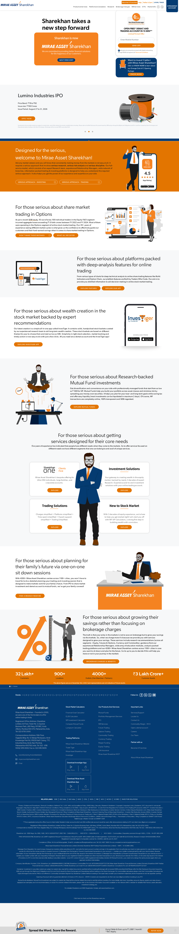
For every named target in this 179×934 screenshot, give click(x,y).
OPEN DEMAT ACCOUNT (172, 7)
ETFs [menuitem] (144, 7)
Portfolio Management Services (110, 718)
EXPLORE (54, 492)
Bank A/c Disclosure (80, 812)
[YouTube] (154, 696)
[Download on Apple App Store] (153, 189)
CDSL (85, 801)
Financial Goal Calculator (75, 714)
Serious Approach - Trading (75, 184)
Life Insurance (103, 752)
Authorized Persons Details (36, 814)
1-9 (116, 697)
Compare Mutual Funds (74, 726)
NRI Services (103, 726)
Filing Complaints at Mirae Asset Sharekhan (77, 814)
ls (25, 814)
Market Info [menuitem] (152, 7)
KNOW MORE (136, 74)
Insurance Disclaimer (39, 818)
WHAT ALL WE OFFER (66, 237)
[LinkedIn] (145, 696)
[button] (175, 930)
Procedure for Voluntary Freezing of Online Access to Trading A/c (71, 816)
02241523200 (24, 757)
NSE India (71, 801)
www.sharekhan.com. (107, 890)
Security (98, 807)
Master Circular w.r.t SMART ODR (94, 820)
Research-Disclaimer (108, 807)
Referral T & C (59, 807)
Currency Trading (104, 741)
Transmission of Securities (126, 818)
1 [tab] (86, 134)
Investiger (69, 757)
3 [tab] (93, 134)
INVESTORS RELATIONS (130, 801)
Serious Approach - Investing (32, 184)
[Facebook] (141, 696)
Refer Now (156, 931)
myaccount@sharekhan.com (29, 761)
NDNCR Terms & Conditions (49, 810)
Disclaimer (138, 807)
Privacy (21, 807)
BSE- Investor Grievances (41, 812)
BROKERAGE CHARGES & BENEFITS (101, 663)
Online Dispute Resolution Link (136, 812)
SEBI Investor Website (42, 816)
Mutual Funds (103, 714)
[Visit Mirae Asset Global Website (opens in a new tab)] (66, 49)
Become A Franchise (129, 2)
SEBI (56, 801)
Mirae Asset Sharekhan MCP (109, 756)
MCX (102, 801)
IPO (99, 722)
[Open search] (158, 6)
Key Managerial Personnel (54, 814)
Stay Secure (28, 810)
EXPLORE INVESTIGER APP (28, 346)
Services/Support (137, 714)
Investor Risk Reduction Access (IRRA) (137, 814)
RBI (97, 801)
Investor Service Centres (117, 812)
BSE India (63, 801)
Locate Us (134, 718)
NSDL (92, 801)
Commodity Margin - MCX (141, 726)
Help (140, 2)
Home (15, 688)
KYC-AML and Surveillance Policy (75, 807)
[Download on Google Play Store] (144, 189)
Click (75, 900)
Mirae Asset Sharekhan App (76, 753)
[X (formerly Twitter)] (149, 696)
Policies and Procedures (32, 807)
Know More (27, 125)
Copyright (119, 807)
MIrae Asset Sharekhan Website (77, 746)
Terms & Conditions (47, 807)
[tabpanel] (89, 111)
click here (123, 882)
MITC (29, 818)
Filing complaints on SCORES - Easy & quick (74, 810)
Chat (20, 765)
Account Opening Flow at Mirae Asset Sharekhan (108, 814)
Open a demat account (139, 729)
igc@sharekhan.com (133, 844)
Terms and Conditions (142, 52)
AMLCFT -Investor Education (152, 810)
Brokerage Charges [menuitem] (123, 7)
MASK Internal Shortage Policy (106, 818)
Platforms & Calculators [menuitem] (97, 7)
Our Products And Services (108, 709)
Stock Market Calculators (75, 709)
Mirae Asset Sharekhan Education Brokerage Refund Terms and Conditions (71, 818)
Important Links (137, 709)
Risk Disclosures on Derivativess (98, 812)
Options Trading (104, 733)
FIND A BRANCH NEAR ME (30, 598)
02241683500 (36, 757)
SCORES (116, 801)
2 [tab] (89, 134)
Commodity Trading (105, 737)
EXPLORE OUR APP (113, 290)
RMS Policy (90, 807)
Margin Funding (104, 745)
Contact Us (135, 722)
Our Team (134, 737)
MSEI (79, 801)
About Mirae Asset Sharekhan (142, 759)
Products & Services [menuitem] (80, 7)
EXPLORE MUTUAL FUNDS (84, 409)
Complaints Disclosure (66, 812)
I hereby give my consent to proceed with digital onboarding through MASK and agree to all (135, 51)
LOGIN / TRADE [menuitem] (159, 2)
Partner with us (136, 744)
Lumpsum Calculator (73, 729)
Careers (134, 733)
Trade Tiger (70, 749)
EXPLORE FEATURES (89, 290)
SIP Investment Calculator (75, 722)
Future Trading (103, 729)
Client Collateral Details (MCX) (139, 816)
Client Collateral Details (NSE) (102, 816)
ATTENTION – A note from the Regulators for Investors (106, 810)
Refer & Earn (147, 2)
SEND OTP (136, 46)
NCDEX (109, 801)
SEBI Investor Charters (24, 812)
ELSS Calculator (72, 718)
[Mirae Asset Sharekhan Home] (33, 708)
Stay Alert (36, 810)
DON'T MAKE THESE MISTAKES (32, 237)
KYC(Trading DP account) (133, 810)
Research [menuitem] (111, 7)
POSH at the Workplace (120, 816)
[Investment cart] (162, 6)
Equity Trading (103, 748)
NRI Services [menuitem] (136, 7)
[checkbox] (119, 51)
